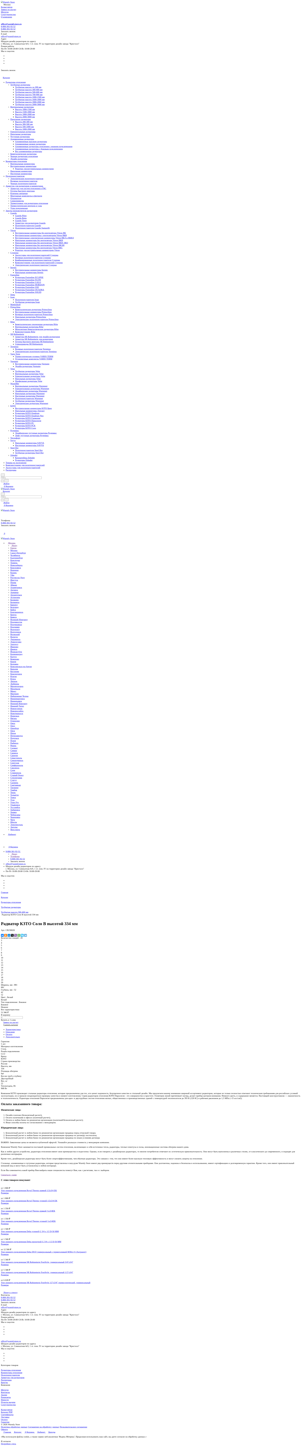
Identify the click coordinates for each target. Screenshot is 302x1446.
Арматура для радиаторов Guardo (30, 223)
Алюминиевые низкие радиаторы (30, 144)
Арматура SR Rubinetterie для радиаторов (34, 339)
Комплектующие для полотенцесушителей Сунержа (39, 262)
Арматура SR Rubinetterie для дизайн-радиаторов (37, 337)
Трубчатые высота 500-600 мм (28, 92)
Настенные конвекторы (21, 173)
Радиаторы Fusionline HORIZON (30, 285)
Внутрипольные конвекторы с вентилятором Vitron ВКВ (41, 235)
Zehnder (13, 455)
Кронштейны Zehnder (25, 458)
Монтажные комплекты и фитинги (26, 196)
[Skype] (22, 935)
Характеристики (13, 1029)
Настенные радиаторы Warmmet (29, 396)
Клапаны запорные (19, 193)
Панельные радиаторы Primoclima (30, 317)
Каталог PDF (7, 1412)
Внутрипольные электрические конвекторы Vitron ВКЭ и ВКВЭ (44, 238)
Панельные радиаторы (20, 119)
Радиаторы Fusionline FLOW (28, 280)
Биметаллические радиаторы (23, 154)
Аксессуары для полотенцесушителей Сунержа (36, 255)
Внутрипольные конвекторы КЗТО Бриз (33, 408)
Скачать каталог (10, 1025)
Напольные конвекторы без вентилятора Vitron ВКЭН (39, 245)
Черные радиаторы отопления (24, 156)
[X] (12, 935)
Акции (4, 1395)
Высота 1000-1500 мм (25, 109)
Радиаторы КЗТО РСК (25, 425)
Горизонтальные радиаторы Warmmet (32, 388)
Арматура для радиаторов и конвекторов (25, 186)
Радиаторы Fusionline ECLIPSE (29, 277)
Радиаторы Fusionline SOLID (28, 292)
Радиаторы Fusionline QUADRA (29, 290)
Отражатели (15, 198)
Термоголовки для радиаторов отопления (29, 203)
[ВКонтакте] (2, 935)
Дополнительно (13, 1037)
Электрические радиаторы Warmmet (31, 403)
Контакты (5, 1392)
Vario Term (15, 354)
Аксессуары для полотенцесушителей (23, 467)
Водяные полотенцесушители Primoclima (34, 314)
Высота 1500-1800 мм (25, 112)
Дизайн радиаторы (18, 159)
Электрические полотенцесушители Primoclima (37, 319)
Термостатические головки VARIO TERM (34, 356)
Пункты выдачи (8, 1402)
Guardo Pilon (21, 215)
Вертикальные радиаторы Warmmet (31, 386)
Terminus (14, 346)
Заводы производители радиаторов (21, 211)
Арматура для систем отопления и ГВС (28, 188)
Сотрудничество (8, 1405)
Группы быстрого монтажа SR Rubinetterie (34, 341)
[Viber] (15, 935)
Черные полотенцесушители (23, 183)
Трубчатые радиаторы (20, 85)
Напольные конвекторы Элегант (30, 411)
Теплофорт (15, 438)
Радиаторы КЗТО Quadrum (27, 413)
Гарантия (5, 1422)
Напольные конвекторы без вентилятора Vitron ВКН (39, 240)
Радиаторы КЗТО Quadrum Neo (29, 416)
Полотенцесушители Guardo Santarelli (32, 228)
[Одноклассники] (5, 935)
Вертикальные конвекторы (22, 164)
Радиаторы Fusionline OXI (27, 287)
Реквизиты (6, 1397)
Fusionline (14, 275)
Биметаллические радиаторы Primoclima (33, 309)
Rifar (12, 322)
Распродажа (11, 470)
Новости (5, 1400)
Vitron (13, 230)
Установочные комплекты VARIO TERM (33, 359)
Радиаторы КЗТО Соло (25, 428)
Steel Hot (14, 448)
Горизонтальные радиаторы (22, 131)
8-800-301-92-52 (8, 26)
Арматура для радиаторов (12, 1377)
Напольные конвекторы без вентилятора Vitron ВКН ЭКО (41, 243)
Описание (10, 1032)
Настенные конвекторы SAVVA (29, 445)
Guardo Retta (21, 218)
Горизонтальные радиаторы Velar (30, 376)
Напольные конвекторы (21, 171)
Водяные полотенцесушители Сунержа (33, 257)
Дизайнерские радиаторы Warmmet (31, 391)
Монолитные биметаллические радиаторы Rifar (37, 329)
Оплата (9, 1034)
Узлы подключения (19, 208)
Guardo (13, 213)
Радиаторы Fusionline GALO (28, 282)
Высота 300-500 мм (24, 124)
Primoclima (15, 307)
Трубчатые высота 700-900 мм (28, 94)
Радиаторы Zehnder (24, 460)
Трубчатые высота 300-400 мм (28, 89)
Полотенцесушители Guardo (28, 225)
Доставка (5, 1417)
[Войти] (2, 531)
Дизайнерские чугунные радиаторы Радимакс (36, 433)
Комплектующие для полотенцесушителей (25, 465)
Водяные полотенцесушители (23, 181)
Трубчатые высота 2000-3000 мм (30, 104)
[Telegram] (25, 935)
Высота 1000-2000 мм (25, 129)
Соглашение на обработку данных (43, 1427)
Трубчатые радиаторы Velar (27, 371)
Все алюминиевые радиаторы (28, 151)
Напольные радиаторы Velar (28, 378)
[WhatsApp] (18, 935)
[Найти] (6, 480)
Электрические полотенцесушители (26, 178)
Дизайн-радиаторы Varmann (27, 366)
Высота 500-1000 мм (24, 127)
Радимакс (14, 430)
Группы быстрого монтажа (22, 191)
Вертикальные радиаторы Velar (29, 374)
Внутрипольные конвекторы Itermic (31, 270)
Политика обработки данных (14, 1427)
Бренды (4, 1382)
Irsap (12, 297)
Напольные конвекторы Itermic (29, 272)
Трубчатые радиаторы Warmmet (29, 401)
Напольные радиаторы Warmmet (30, 393)
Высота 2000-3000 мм (25, 117)
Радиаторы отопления (16, 82)
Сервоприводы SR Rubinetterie (29, 344)
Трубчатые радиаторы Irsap (27, 302)
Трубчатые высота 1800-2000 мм (30, 102)
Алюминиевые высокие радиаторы (31, 141)
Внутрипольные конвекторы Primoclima (33, 312)
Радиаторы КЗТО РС (24, 423)
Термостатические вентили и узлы (26, 206)
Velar (12, 369)
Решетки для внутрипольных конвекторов (34, 169)
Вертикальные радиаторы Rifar (29, 327)
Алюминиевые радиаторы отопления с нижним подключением (43, 146)
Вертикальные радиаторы (22, 107)
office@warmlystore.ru (11, 24)
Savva (13, 440)
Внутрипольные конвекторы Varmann (32, 364)
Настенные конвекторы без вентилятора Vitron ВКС (39, 248)
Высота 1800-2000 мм (25, 114)
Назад (14, 545)
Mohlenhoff (15, 304)
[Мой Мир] (9, 935)
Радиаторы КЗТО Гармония (27, 418)
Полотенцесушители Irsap (27, 299)
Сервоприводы (17, 201)
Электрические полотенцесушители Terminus (36, 351)
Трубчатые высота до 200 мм (28, 87)
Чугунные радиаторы (20, 136)
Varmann (14, 361)
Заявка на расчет (10, 1022)
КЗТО (13, 406)
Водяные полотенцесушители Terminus (33, 349)
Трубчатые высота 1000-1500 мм (30, 97)
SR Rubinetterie (17, 334)
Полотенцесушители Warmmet (29, 398)
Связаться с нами (9, 1175)
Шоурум (4, 1390)
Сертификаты (7, 1414)
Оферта (4, 1429)
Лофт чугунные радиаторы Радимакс (32, 435)
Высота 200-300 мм (24, 122)
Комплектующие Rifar (25, 332)
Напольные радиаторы (20, 134)
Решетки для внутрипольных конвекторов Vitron (37, 250)
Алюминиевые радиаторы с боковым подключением (39, 149)
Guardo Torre (21, 220)
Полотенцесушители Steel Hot (29, 450)
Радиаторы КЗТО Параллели (28, 420)
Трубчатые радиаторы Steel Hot (29, 453)
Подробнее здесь (8, 1444)
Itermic (13, 267)
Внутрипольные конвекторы (23, 166)
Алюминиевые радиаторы (22, 139)
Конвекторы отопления (16, 161)
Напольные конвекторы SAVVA (29, 443)
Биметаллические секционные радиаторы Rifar (36, 324)
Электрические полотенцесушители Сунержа (36, 265)
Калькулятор (6, 1409)
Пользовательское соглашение (73, 1427)
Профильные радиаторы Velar (28, 381)
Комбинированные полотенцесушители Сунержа (37, 260)
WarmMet (14, 383)
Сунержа (14, 253)
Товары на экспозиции (16, 462)
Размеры (5, 1193)
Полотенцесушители (15, 176)
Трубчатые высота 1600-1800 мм (30, 99)
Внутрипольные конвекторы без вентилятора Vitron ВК (40, 233)
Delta (12, 295)
